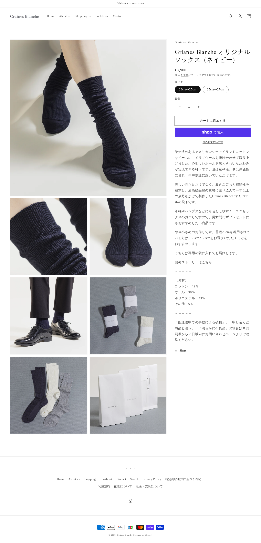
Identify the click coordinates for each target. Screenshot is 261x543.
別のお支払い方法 (213, 142)
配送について (123, 486)
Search (134, 479)
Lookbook (106, 479)
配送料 (184, 75)
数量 (177, 98)
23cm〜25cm (187, 89)
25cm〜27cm (215, 89)
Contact (121, 479)
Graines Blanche (125, 535)
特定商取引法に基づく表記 (183, 479)
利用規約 (104, 486)
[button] (83, 16)
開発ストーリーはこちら (193, 262)
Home (60, 479)
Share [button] (183, 350)
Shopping (90, 479)
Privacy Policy (152, 479)
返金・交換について (149, 486)
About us (74, 479)
